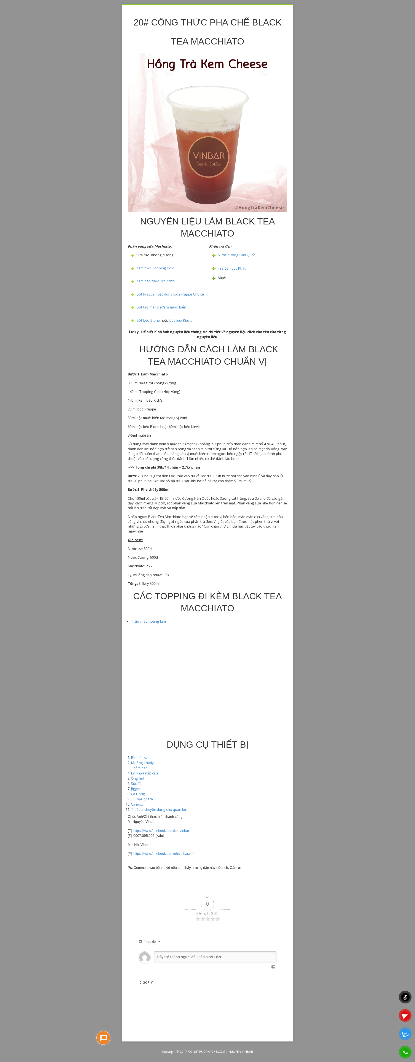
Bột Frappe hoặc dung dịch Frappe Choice (170, 294)
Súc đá (136, 783)
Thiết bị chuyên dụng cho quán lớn (159, 809)
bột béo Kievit (180, 320)
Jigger (136, 788)
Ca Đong (138, 794)
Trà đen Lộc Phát (232, 268)
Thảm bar (139, 768)
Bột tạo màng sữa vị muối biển (161, 307)
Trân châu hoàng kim (148, 621)
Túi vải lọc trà (142, 799)
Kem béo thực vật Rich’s (155, 281)
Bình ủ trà (139, 757)
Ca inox (137, 804)
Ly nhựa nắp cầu (144, 773)
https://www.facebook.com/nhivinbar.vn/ (163, 853)
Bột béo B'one (148, 320)
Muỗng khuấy (142, 762)
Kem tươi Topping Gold (155, 268)
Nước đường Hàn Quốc (236, 255)
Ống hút (137, 778)
